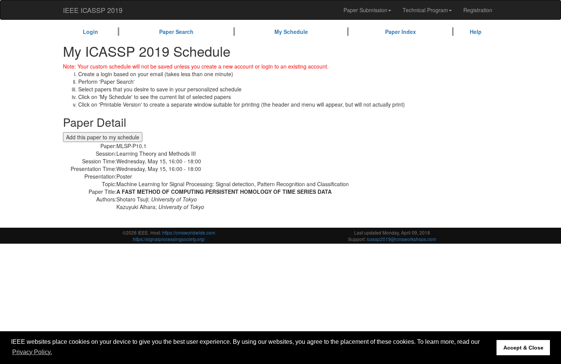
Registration (477, 10)
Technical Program (425, 10)
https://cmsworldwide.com (188, 232)
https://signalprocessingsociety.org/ (169, 239)
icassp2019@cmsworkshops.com (401, 239)
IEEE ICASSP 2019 (93, 10)
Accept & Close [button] (523, 348)
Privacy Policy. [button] (32, 352)
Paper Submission (365, 10)
